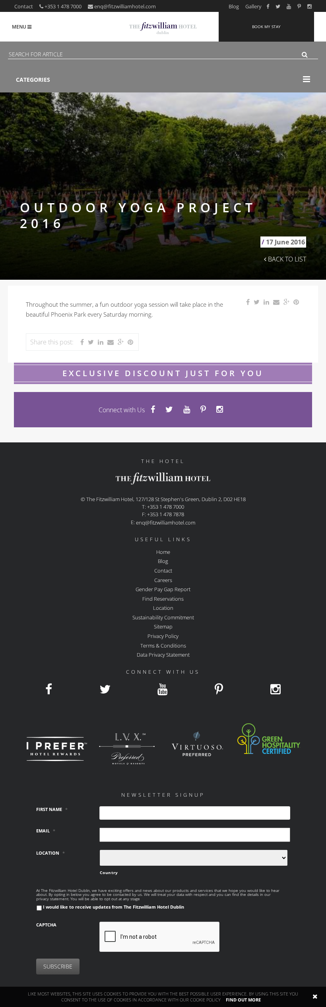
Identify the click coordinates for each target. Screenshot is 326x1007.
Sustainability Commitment (163, 617)
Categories (33, 79)
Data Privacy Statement (163, 654)
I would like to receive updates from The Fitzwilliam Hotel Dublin (113, 907)
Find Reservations (163, 598)
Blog (234, 6)
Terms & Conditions (163, 645)
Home (163, 551)
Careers (163, 579)
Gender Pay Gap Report (163, 589)
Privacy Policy (163, 636)
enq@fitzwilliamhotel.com (125, 6)
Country (109, 872)
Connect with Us (122, 409)
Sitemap (163, 626)
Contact (23, 6)
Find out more (243, 1000)
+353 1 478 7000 (62, 6)
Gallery (253, 6)
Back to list (286, 259)
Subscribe (57, 966)
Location (163, 607)
